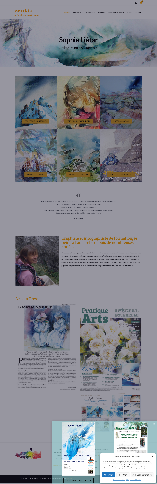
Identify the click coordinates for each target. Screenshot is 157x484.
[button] (153, 456)
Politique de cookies (119, 480)
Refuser (123, 475)
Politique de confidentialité (133, 480)
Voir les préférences (142, 475)
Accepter (108, 475)
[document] (78, 242)
